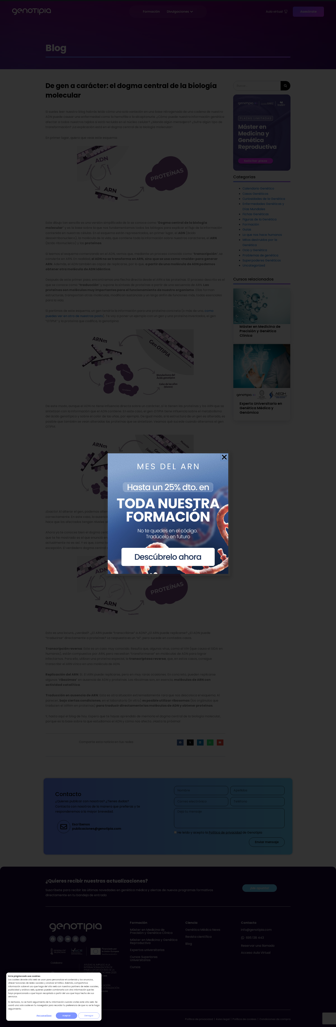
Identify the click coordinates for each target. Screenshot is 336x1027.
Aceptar (66, 1015)
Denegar (88, 1015)
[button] (224, 457)
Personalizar (44, 1015)
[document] (168, 513)
